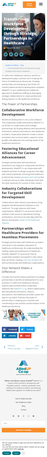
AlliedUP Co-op (20, 288)
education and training (30, 177)
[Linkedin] (13, 416)
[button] (41, 4)
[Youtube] (34, 416)
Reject (16, 453)
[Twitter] (28, 416)
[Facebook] (18, 416)
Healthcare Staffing (11, 65)
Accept (6, 453)
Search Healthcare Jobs (23, 399)
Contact (23, 410)
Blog (22, 65)
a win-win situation (31, 260)
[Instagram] (23, 416)
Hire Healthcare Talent (23, 402)
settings (21, 449)
